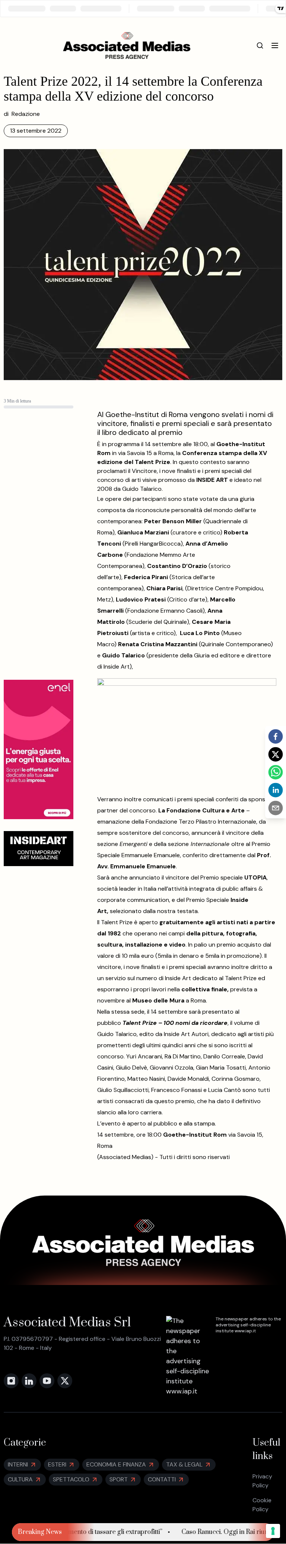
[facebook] (275, 736)
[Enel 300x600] (38, 749)
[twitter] (275, 754)
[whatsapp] (275, 772)
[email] (275, 808)
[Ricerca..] (259, 45)
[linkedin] (275, 790)
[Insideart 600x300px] (38, 848)
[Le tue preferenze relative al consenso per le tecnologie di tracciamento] (273, 1531)
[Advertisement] (38, 556)
